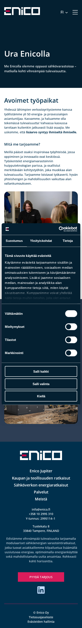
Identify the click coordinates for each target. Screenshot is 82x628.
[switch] (71, 326)
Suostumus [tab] (14, 240)
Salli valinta (41, 384)
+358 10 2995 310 (41, 514)
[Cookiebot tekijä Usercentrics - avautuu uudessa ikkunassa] (59, 229)
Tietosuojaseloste (41, 617)
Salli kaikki (41, 371)
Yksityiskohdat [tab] (41, 240)
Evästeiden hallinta (41, 622)
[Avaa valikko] (75, 12)
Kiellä (41, 396)
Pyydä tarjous (41, 577)
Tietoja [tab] (68, 240)
